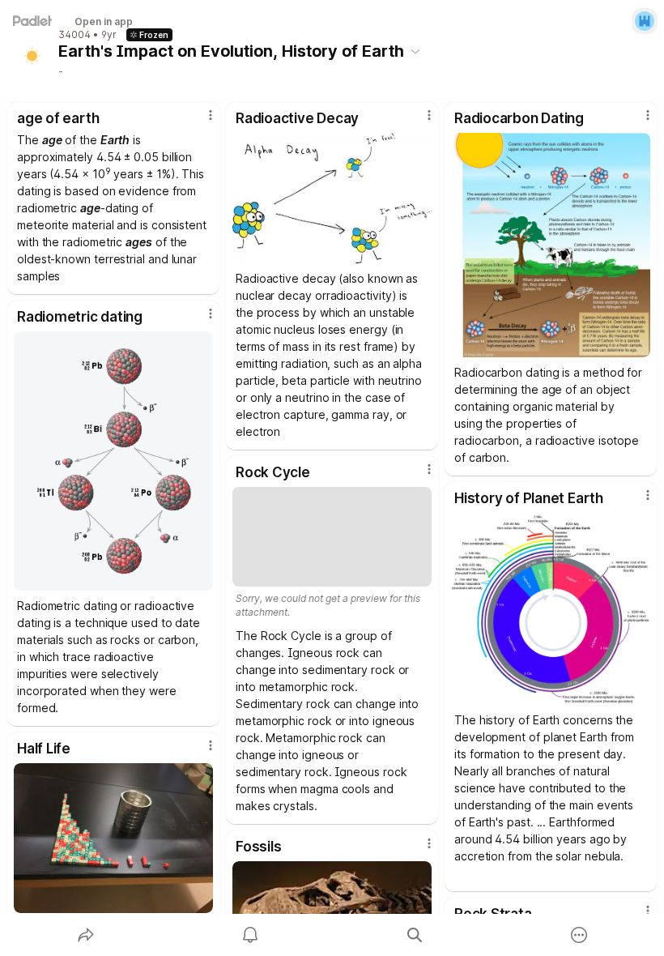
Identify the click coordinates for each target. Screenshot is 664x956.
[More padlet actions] (579, 935)
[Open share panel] (86, 935)
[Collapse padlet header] (415, 51)
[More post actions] (200, 122)
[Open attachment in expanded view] (332, 198)
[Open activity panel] (250, 935)
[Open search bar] (414, 935)
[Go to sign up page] (645, 21)
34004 (74, 35)
